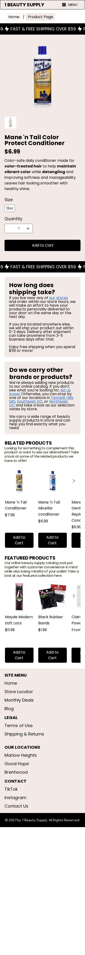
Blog (9, 708)
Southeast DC (29, 401)
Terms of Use (18, 725)
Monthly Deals (19, 700)
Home (10, 683)
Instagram (15, 798)
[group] (43, 507)
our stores (58, 298)
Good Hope (16, 764)
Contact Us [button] (16, 806)
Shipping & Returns (24, 734)
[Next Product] (74, 481)
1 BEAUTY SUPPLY (24, 4)
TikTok (11, 789)
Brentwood (16, 772)
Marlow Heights (20, 755)
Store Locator (18, 692)
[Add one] (28, 228)
